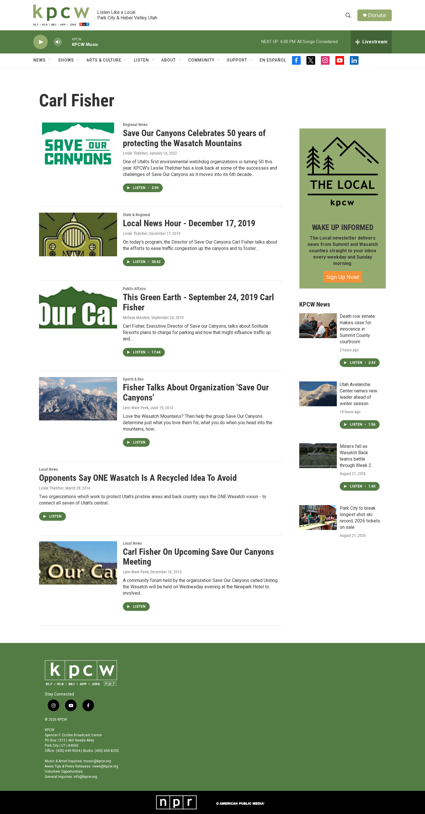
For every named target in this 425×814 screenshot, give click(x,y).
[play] (40, 42)
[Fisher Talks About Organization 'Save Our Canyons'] (78, 398)
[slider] (67, 42)
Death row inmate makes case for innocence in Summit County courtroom (357, 329)
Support (237, 60)
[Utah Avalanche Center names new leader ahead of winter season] (318, 393)
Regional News (135, 124)
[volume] (58, 42)
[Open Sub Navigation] (50, 60)
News (39, 60)
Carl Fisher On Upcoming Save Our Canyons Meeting (198, 557)
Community (201, 60)
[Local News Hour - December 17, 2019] (78, 234)
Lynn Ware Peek (136, 407)
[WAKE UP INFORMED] (343, 172)
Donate (377, 15)
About (168, 60)
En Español (273, 60)
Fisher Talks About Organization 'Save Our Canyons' (196, 392)
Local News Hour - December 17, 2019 (189, 223)
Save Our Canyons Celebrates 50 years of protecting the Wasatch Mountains (194, 138)
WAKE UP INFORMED (343, 227)
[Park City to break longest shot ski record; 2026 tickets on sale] (318, 517)
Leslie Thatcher (135, 153)
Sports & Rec (133, 379)
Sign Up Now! (342, 276)
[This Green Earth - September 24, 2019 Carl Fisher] (78, 308)
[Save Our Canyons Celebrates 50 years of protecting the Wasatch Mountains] (78, 144)
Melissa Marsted (136, 317)
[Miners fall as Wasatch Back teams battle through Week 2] (318, 455)
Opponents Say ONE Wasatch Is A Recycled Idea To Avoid (138, 478)
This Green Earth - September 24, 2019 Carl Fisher (198, 302)
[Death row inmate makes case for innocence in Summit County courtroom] (318, 325)
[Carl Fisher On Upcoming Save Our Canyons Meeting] (78, 563)
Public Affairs (134, 288)
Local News (48, 469)
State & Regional (136, 214)
